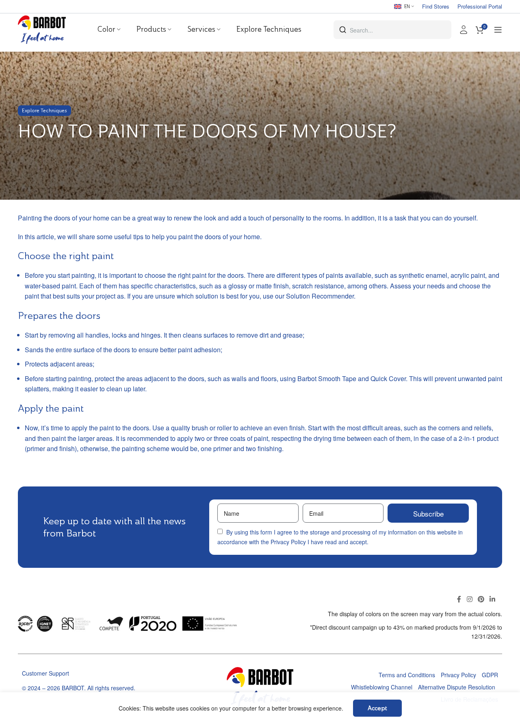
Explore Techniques (44, 110)
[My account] (463, 30)
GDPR (490, 675)
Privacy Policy (288, 542)
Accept (377, 708)
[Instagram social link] (469, 599)
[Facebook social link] (459, 599)
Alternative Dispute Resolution (456, 687)
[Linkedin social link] (492, 599)
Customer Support (45, 673)
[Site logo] (42, 28)
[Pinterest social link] (481, 599)
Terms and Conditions (407, 675)
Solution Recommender (320, 296)
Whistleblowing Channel (381, 687)
